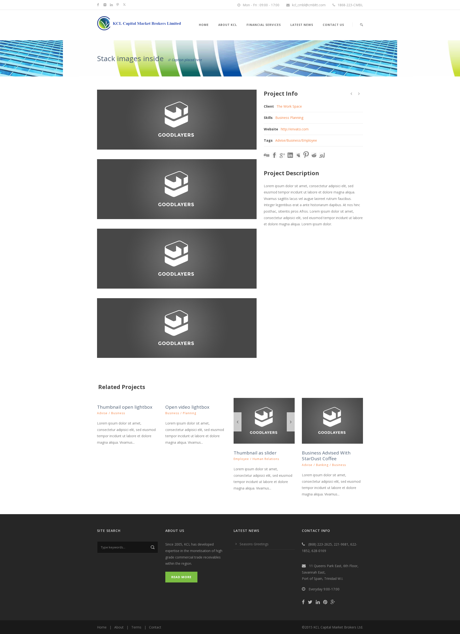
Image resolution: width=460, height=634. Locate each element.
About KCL (227, 25)
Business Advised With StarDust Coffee (326, 456)
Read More (181, 577)
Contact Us (333, 25)
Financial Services (264, 25)
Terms (136, 627)
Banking (322, 465)
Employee (309, 140)
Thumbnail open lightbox (124, 407)
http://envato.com (295, 129)
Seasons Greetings (254, 544)
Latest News (301, 25)
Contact (155, 627)
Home (204, 25)
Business (293, 140)
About (119, 627)
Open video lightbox (187, 407)
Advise (280, 140)
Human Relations (266, 459)
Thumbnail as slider (255, 453)
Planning (189, 413)
